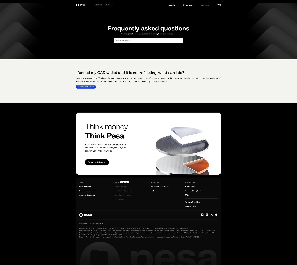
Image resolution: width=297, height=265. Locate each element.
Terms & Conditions (192, 202)
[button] (172, 4)
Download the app (97, 162)
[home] (81, 4)
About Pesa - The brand (159, 187)
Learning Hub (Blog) (193, 191)
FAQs (187, 195)
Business (109, 5)
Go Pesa (153, 191)
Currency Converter (87, 195)
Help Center (190, 187)
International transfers (88, 191)
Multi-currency (85, 187)
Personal (98, 5)
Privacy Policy (190, 206)
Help (219, 5)
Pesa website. (162, 81)
